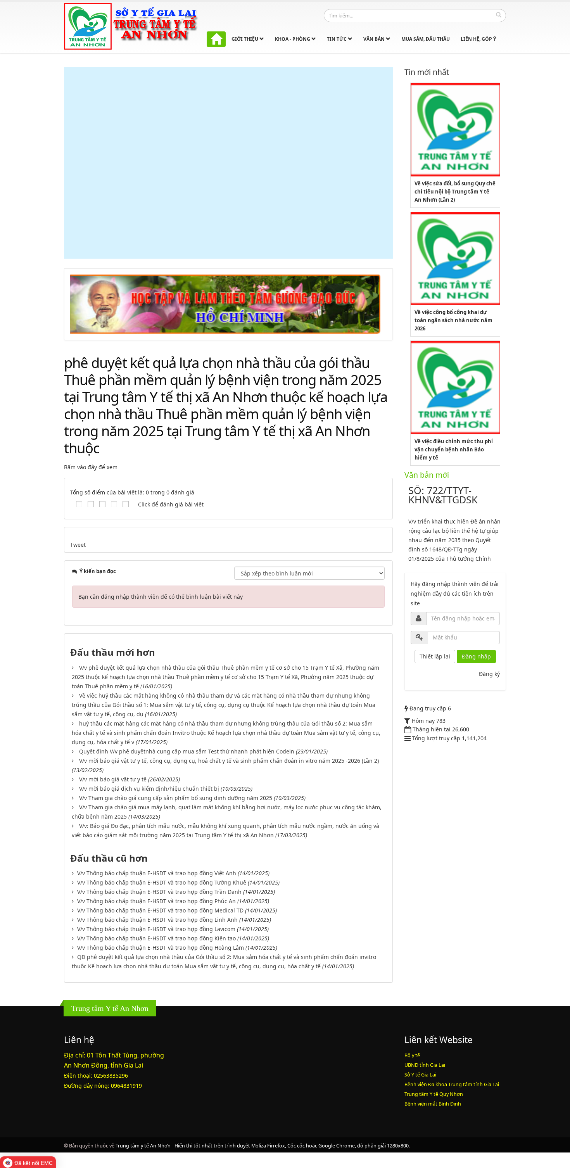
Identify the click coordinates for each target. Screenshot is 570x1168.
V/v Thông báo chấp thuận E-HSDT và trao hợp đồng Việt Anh (156, 873)
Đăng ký (489, 673)
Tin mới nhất (426, 72)
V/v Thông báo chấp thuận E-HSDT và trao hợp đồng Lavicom (156, 929)
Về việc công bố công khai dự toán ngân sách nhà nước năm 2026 (453, 320)
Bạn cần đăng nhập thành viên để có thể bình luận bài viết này (160, 596)
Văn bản (374, 39)
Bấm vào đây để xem (90, 467)
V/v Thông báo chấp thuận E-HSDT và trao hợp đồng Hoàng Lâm (160, 947)
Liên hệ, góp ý (478, 39)
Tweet (78, 544)
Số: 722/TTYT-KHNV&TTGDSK (443, 495)
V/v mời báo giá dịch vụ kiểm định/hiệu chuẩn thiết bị (149, 788)
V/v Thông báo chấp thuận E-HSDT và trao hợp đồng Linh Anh (157, 919)
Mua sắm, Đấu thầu (425, 39)
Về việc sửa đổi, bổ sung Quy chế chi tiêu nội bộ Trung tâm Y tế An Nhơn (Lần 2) (455, 191)
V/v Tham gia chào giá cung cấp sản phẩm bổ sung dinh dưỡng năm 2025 (175, 798)
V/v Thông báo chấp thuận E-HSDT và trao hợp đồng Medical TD (160, 910)
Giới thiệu (245, 39)
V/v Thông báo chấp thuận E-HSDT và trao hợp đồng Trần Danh (159, 891)
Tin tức (337, 39)
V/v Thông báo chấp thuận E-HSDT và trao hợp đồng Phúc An (156, 901)
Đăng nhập (476, 656)
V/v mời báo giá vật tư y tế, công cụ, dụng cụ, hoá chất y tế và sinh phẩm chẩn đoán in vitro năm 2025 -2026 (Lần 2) (229, 760)
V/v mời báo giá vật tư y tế (113, 779)
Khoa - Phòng (293, 39)
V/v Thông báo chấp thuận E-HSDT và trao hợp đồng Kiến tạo (156, 938)
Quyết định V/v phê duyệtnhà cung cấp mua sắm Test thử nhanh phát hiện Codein (186, 751)
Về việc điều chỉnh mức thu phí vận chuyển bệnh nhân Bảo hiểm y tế (454, 449)
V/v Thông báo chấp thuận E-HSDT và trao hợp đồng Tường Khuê (161, 882)
